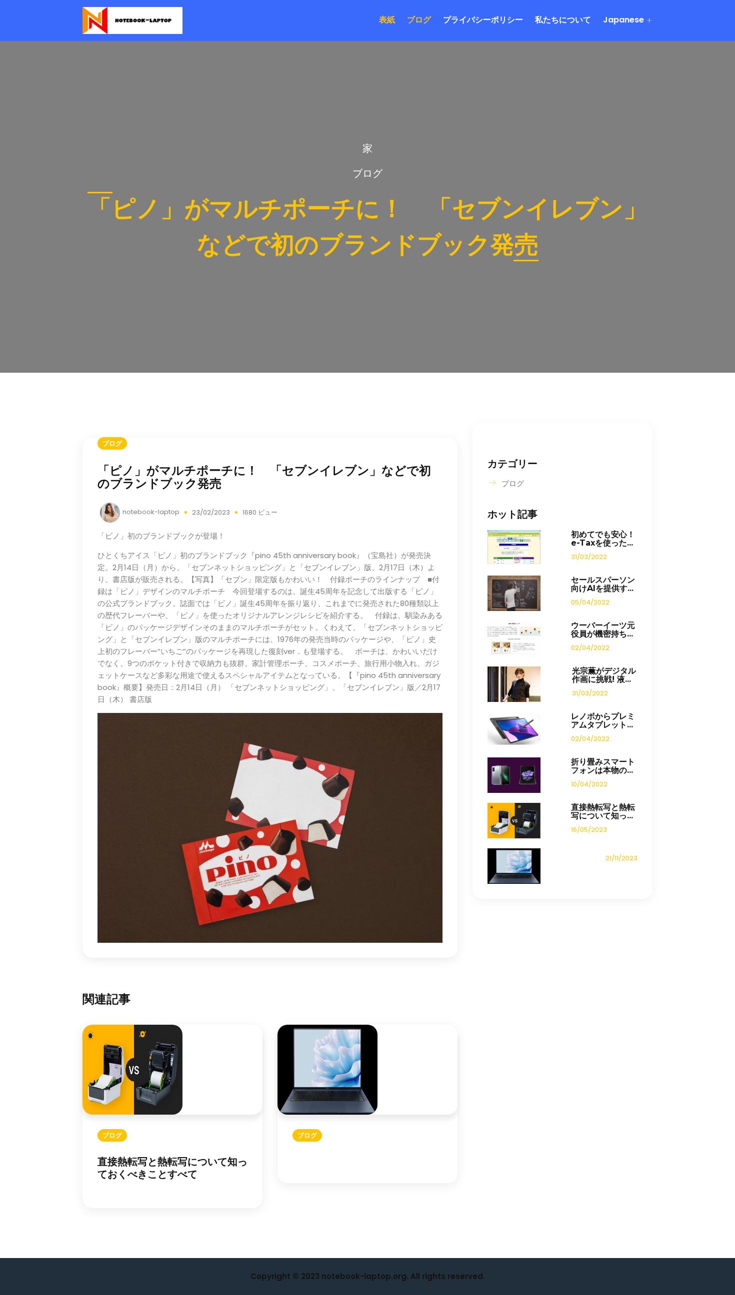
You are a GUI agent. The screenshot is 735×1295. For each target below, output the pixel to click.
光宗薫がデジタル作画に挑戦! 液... (604, 675)
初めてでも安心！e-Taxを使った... (603, 539)
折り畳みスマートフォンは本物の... (603, 766)
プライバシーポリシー (483, 19)
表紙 (387, 19)
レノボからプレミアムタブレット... (603, 720)
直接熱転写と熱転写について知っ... (603, 811)
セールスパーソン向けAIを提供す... (603, 584)
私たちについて (563, 19)
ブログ (419, 19)
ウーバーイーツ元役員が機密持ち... (603, 630)
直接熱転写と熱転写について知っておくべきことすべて (173, 1168)
